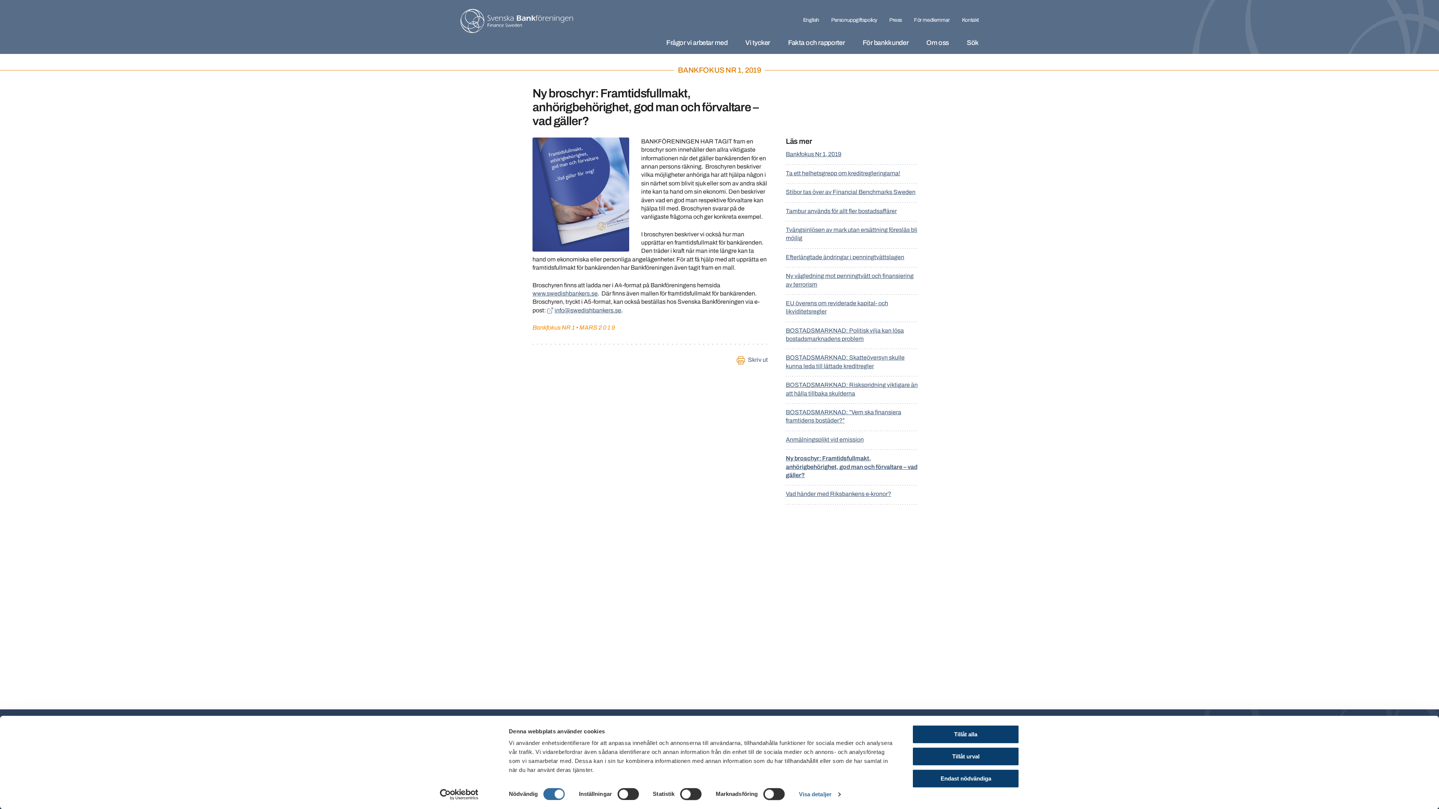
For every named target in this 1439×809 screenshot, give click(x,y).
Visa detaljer (815, 794)
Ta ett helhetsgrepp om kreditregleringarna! (843, 173)
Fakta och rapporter (816, 42)
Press (895, 20)
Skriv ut (758, 360)
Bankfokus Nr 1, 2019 (813, 154)
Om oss (937, 42)
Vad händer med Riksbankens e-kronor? (838, 494)
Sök (973, 42)
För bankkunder (885, 42)
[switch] (628, 794)
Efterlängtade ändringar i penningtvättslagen (845, 257)
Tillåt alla (965, 734)
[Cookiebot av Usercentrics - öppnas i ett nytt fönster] (459, 794)
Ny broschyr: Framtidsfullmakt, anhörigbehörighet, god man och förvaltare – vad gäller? (851, 466)
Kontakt (970, 20)
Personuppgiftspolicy (854, 20)
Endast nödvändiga (966, 778)
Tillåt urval (966, 756)
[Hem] (516, 21)
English (811, 20)
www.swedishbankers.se (565, 293)
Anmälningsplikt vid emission (825, 439)
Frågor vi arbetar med (696, 42)
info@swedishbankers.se (588, 310)
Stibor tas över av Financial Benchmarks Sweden (850, 192)
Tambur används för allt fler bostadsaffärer (841, 211)
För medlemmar (932, 20)
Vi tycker (757, 42)
